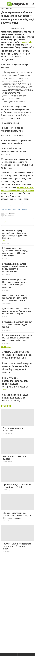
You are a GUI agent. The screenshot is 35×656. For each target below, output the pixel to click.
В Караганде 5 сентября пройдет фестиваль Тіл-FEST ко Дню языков (17, 324)
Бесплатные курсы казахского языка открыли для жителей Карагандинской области (16, 298)
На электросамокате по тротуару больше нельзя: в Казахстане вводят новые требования (17, 337)
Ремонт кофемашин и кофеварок (13, 429)
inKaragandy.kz (25, 42)
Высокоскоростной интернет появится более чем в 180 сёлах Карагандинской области (17, 368)
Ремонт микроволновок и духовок (14, 457)
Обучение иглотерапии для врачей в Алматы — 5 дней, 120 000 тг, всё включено (17, 515)
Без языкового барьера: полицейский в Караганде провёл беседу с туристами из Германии (16, 234)
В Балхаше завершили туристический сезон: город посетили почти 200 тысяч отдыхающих (15, 252)
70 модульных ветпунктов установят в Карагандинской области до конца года (17, 354)
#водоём (24, 209)
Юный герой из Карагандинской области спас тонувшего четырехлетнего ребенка (15, 382)
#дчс (19, 209)
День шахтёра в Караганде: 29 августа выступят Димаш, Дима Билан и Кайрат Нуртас (16, 311)
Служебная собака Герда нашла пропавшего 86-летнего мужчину (15, 397)
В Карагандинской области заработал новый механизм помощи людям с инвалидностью (15, 268)
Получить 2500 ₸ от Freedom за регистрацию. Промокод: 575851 (17, 546)
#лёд (2, 209)
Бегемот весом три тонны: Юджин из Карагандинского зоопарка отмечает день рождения (15, 283)
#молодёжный (12, 209)
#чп (6, 209)
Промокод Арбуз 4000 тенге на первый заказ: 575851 (17, 486)
